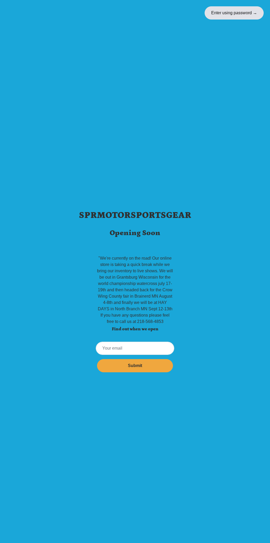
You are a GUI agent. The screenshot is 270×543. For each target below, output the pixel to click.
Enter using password (234, 13)
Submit (135, 365)
